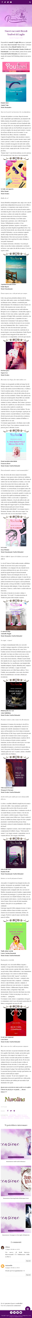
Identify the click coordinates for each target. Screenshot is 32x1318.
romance (11, 1116)
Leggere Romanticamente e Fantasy (14, 1315)
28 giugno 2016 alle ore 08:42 (12, 1267)
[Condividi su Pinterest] (14, 1110)
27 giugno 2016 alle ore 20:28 (12, 1249)
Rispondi (28, 1260)
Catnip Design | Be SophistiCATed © (20, 1316)
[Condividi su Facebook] (7, 1110)
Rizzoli (3, 1116)
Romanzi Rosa (19, 1118)
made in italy (22, 1115)
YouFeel (27, 1118)
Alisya (7, 1247)
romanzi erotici (7, 1118)
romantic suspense (21, 1116)
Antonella (8, 1265)
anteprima (12, 1115)
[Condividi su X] (11, 1110)
